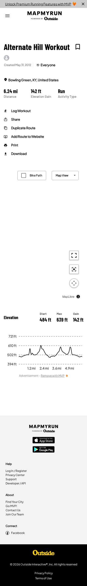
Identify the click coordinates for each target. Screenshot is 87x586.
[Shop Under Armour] (44, 554)
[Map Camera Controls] (74, 283)
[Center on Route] (74, 269)
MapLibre (68, 296)
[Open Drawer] (7, 15)
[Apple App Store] (43, 440)
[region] (43, 234)
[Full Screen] (74, 255)
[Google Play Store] (43, 449)
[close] (83, 4)
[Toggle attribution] (78, 296)
